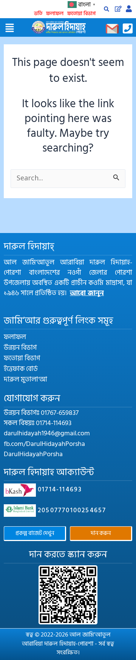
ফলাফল (54, 13)
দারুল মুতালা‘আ (25, 379)
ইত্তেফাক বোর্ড (21, 369)
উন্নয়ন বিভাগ (20, 348)
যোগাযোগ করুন (32, 398)
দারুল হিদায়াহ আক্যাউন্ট (49, 472)
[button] (9, 28)
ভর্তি (38, 13)
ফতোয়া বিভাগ (81, 13)
